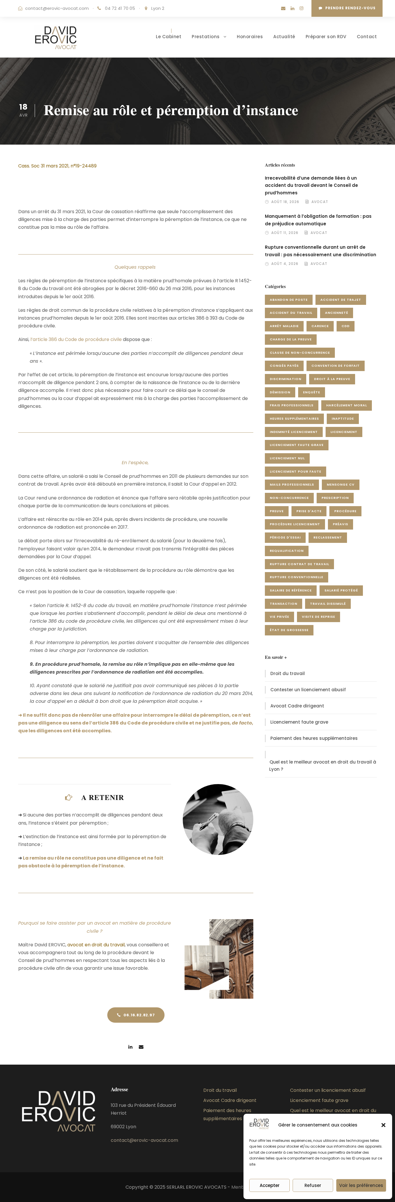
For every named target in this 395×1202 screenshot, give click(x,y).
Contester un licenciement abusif (308, 690)
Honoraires (250, 37)
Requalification (287, 550)
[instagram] (301, 8)
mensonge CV (341, 484)
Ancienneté (336, 312)
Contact (367, 37)
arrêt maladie (284, 326)
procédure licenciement (295, 524)
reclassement (327, 537)
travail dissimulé (328, 603)
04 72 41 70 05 (120, 8)
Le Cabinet (168, 37)
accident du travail (291, 312)
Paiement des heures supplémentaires (314, 738)
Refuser (312, 1185)
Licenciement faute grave (299, 722)
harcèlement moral (346, 405)
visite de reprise (318, 616)
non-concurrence (289, 497)
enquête (311, 392)
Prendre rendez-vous (350, 7)
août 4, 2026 (284, 263)
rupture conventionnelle (296, 577)
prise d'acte (309, 511)
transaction (283, 603)
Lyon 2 (157, 8)
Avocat (319, 201)
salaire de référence (291, 590)
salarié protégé (341, 590)
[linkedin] (292, 8)
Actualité (284, 37)
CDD (346, 326)
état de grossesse (289, 630)
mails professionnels (292, 484)
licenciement (344, 431)
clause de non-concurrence (300, 352)
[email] (283, 8)
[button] (383, 1125)
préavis (340, 524)
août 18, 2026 (285, 201)
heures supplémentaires (294, 418)
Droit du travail (287, 673)
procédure (345, 511)
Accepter (270, 1185)
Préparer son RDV (326, 37)
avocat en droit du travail (96, 944)
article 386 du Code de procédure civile (77, 339)
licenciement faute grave (297, 445)
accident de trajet (340, 299)
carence (320, 326)
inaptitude (343, 418)
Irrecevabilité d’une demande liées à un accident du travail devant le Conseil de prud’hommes (311, 185)
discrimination (285, 379)
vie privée (279, 616)
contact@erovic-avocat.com (57, 8)
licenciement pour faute (295, 471)
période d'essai (285, 537)
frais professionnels (291, 405)
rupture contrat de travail (299, 564)
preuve (277, 511)
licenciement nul (287, 458)
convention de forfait (335, 365)
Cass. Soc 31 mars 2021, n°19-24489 (57, 166)
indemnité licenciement (294, 431)
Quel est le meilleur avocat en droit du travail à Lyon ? (322, 766)
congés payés (284, 365)
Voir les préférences (361, 1185)
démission (280, 392)
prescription (335, 497)
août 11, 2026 (284, 232)
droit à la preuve (332, 379)
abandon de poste (289, 299)
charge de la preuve (291, 339)
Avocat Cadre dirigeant (297, 706)
